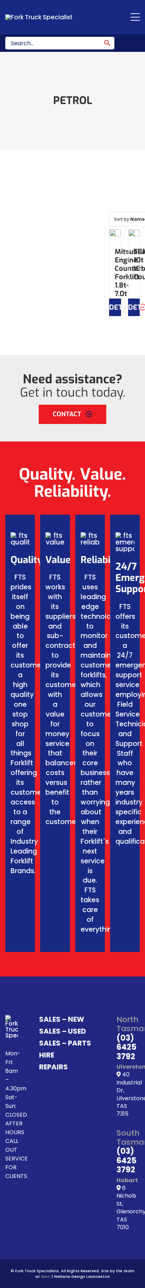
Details (115, 307)
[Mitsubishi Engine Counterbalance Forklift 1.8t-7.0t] (115, 235)
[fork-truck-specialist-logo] (38, 17)
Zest (45, 1276)
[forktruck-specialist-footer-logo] (11, 1018)
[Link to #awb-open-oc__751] (135, 17)
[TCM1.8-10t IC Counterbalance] (134, 235)
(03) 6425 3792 (126, 1047)
